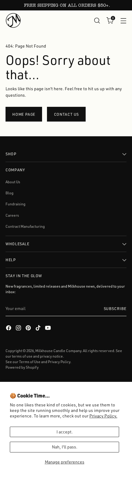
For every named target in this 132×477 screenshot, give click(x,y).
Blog (10, 193)
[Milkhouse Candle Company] (13, 20)
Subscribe (115, 308)
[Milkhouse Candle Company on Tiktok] (38, 328)
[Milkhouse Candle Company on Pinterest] (29, 328)
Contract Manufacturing (25, 226)
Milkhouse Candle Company (58, 350)
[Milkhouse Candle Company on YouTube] (48, 328)
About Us (13, 182)
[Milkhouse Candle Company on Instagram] (19, 328)
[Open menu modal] (123, 20)
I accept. (64, 431)
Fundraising (15, 204)
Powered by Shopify (22, 367)
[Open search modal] (97, 20)
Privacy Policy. (103, 415)
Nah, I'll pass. (64, 446)
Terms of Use (30, 361)
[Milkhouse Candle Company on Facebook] (9, 328)
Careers (12, 215)
